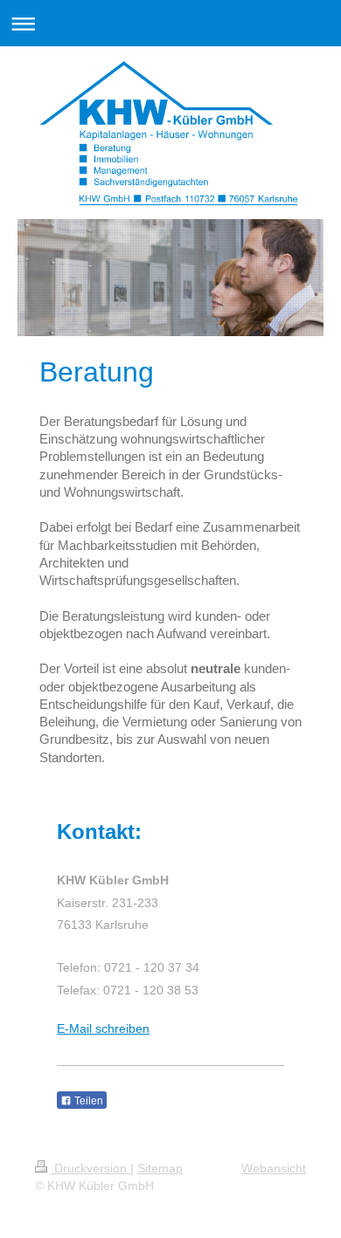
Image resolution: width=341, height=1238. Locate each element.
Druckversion (90, 1168)
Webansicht (273, 1168)
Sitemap (160, 1168)
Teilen (87, 1101)
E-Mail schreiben (103, 1028)
